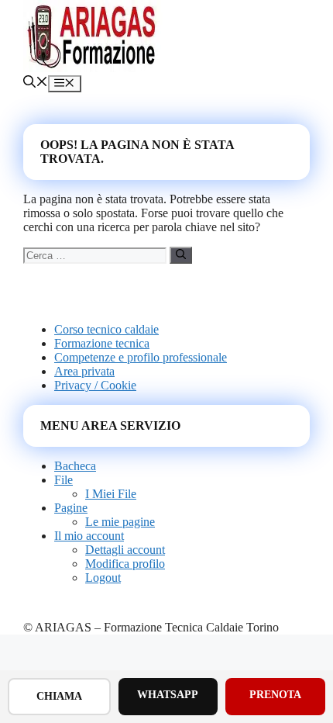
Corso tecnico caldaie (106, 329)
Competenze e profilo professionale (140, 357)
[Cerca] (181, 255)
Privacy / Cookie (95, 385)
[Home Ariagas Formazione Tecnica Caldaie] (93, 67)
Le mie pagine (120, 521)
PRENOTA (275, 695)
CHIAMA (59, 696)
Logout (103, 577)
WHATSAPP (167, 695)
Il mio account (89, 535)
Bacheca (75, 465)
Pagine (71, 507)
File (63, 479)
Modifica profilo (125, 563)
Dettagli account (125, 549)
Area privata (84, 371)
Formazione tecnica (101, 343)
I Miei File (110, 493)
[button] (35, 83)
